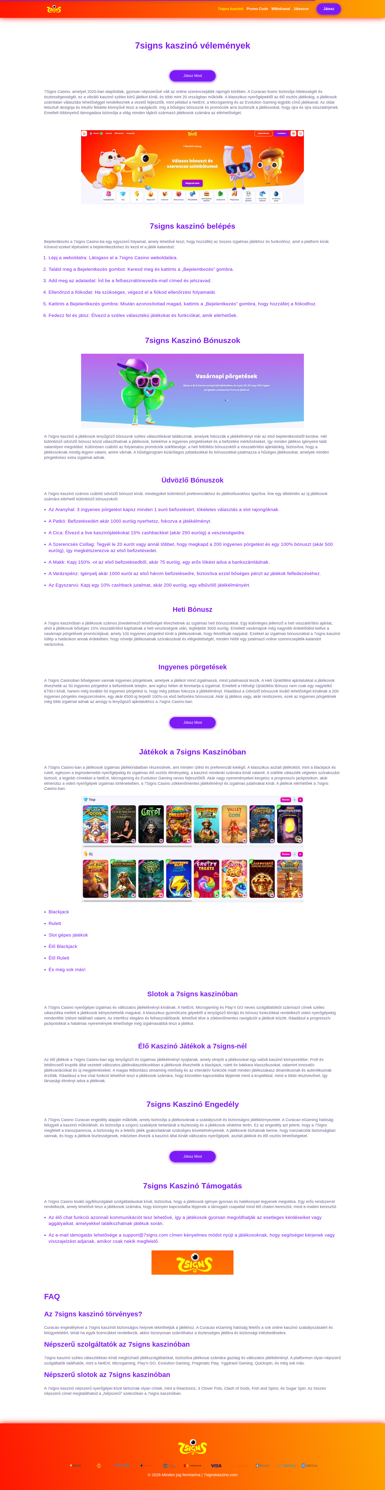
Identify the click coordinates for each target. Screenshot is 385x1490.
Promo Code (257, 9)
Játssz (328, 9)
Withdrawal (280, 9)
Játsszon (301, 9)
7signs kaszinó (230, 9)
